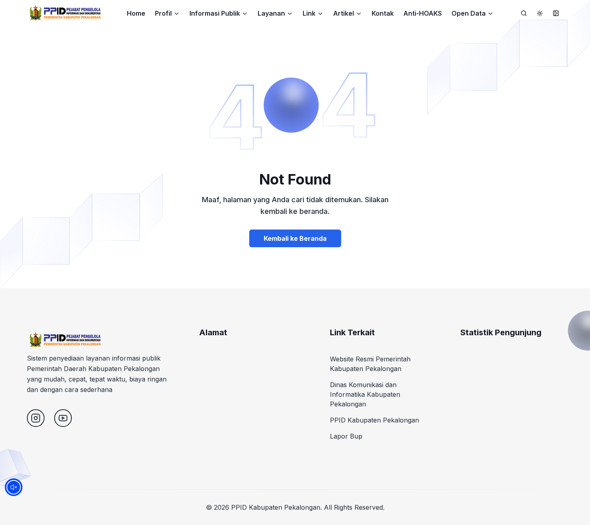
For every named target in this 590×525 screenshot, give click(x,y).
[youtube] (63, 418)
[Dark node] (540, 13)
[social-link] (36, 418)
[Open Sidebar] (556, 13)
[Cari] (524, 13)
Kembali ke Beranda (295, 238)
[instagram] (36, 418)
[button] (167, 13)
